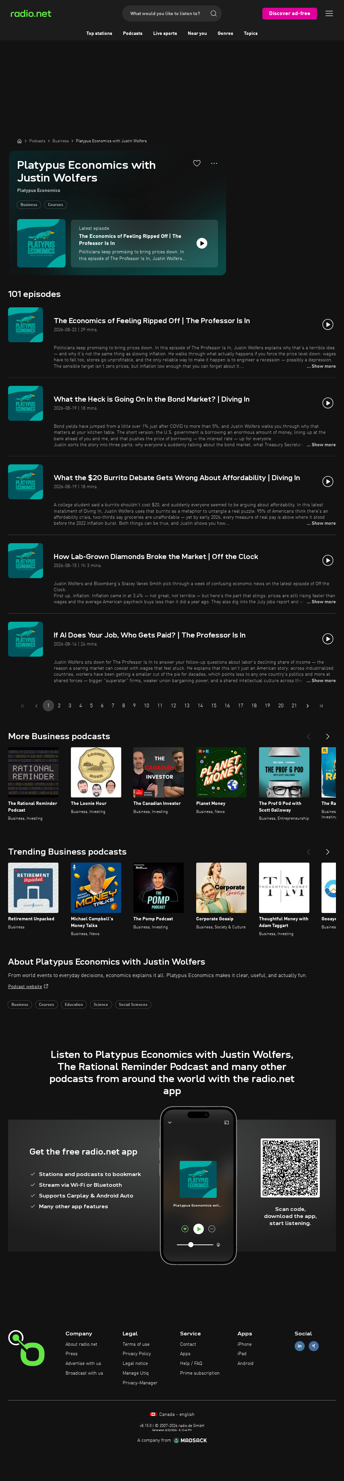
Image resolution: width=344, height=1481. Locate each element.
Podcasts (132, 33)
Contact (188, 1344)
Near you (197, 33)
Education (74, 1005)
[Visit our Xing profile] (313, 1345)
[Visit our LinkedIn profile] (299, 1345)
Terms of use (136, 1344)
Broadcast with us (84, 1373)
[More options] (214, 163)
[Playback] (202, 243)
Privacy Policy (137, 1353)
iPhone (245, 1344)
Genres (225, 33)
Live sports (165, 33)
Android (246, 1363)
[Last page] (321, 706)
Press (72, 1353)
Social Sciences (133, 1005)
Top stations (99, 33)
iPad (242, 1353)
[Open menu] (329, 13)
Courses (55, 205)
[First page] (22, 706)
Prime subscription (200, 1373)
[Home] (19, 141)
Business (28, 205)
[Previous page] (36, 706)
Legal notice (135, 1363)
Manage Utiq (136, 1373)
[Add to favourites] (196, 163)
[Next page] (307, 706)
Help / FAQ (191, 1363)
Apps (185, 1353)
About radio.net (81, 1344)
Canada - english (176, 1414)
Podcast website (25, 986)
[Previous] (308, 734)
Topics (251, 33)
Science (101, 1005)
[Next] (328, 734)
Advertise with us (83, 1363)
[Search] (214, 13)
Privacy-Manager (140, 1383)
